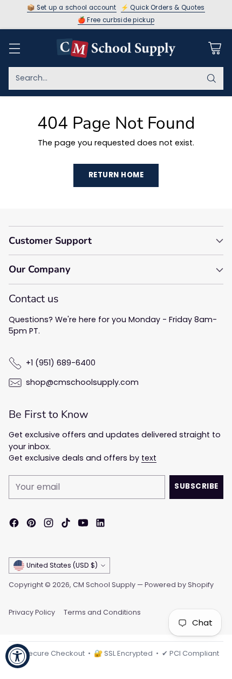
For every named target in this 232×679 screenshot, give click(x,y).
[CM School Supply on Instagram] (48, 524)
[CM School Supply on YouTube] (83, 524)
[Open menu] (14, 48)
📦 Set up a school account (72, 8)
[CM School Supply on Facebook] (14, 524)
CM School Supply (104, 584)
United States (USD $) (62, 565)
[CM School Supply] (116, 48)
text (148, 457)
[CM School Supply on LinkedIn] (100, 524)
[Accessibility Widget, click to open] (17, 656)
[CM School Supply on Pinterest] (31, 524)
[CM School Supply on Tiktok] (65, 524)
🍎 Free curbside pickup (116, 20)
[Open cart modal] (214, 48)
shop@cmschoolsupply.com (82, 382)
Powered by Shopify (179, 584)
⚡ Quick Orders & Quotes (163, 8)
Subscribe (196, 486)
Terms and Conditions (102, 612)
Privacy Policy (32, 612)
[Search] (211, 78)
